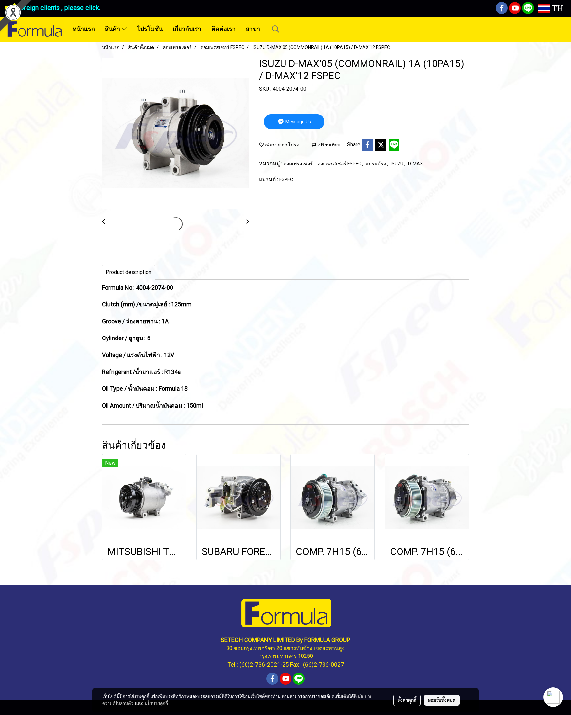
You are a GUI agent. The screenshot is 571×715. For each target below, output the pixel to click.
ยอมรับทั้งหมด (442, 700)
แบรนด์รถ (376, 163)
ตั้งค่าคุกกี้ (407, 700)
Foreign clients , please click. (58, 8)
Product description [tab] (128, 272)
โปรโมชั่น (150, 29)
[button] (275, 29)
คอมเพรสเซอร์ (299, 163)
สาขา (253, 29)
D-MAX (415, 163)
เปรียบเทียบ (328, 144)
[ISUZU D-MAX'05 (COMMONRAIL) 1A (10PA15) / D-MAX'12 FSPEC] (175, 134)
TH (556, 8)
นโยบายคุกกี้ (156, 703)
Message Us (298, 121)
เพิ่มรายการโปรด (281, 144)
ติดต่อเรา (223, 29)
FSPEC (286, 179)
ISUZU (397, 163)
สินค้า (113, 29)
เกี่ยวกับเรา (187, 29)
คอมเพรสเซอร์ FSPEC (339, 163)
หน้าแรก (84, 29)
